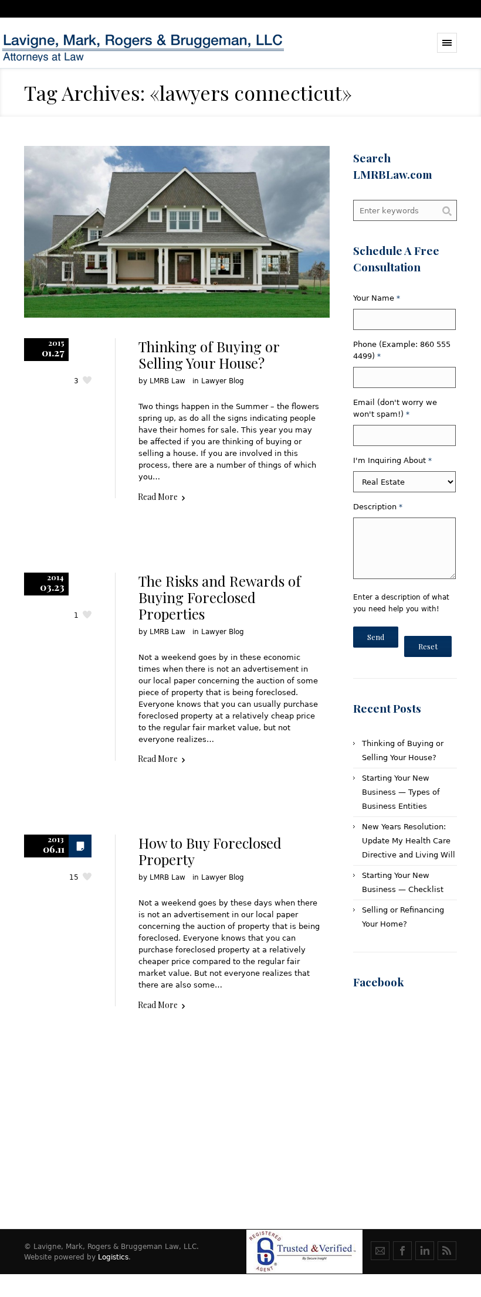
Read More (158, 496)
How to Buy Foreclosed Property (210, 851)
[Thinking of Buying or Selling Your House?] (177, 232)
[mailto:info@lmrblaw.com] (380, 1250)
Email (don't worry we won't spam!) (395, 408)
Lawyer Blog (222, 381)
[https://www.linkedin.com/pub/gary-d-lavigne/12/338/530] (424, 1250)
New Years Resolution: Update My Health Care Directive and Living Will (408, 840)
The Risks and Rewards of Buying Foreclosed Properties (219, 597)
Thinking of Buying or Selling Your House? (208, 354)
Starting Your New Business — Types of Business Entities (401, 792)
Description (377, 506)
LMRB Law (167, 381)
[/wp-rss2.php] (447, 1250)
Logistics (113, 1257)
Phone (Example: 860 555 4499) (401, 350)
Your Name (376, 298)
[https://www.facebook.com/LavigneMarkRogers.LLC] (402, 1250)
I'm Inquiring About (392, 460)
